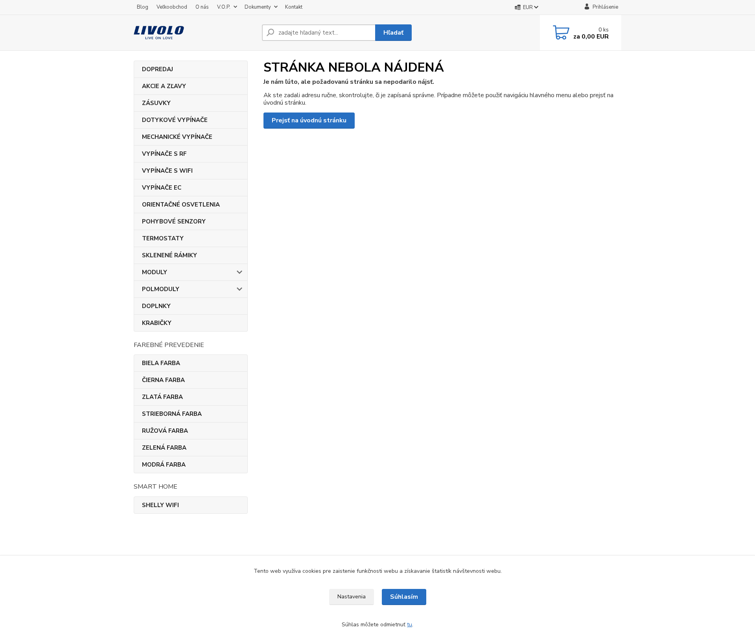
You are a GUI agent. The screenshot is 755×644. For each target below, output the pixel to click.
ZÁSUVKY (156, 103)
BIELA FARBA (161, 363)
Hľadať (393, 32)
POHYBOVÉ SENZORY (174, 221)
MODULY (154, 272)
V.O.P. (223, 7)
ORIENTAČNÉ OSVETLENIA (181, 205)
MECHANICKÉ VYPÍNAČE (177, 137)
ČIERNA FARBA (163, 380)
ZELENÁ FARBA (164, 448)
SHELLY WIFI (160, 505)
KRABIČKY (156, 323)
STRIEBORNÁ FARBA (172, 414)
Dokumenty (258, 7)
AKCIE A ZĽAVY (164, 86)
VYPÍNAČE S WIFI (167, 171)
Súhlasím (404, 596)
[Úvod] (195, 32)
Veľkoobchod (172, 7)
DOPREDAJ (157, 69)
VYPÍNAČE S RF (164, 154)
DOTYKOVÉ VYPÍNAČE (175, 120)
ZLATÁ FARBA (162, 397)
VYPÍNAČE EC (161, 188)
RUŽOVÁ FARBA (165, 431)
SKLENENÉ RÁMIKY (169, 255)
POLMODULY (160, 289)
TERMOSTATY (163, 238)
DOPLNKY (156, 306)
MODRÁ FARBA (164, 465)
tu (409, 624)
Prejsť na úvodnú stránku (309, 120)
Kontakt (293, 7)
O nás (202, 7)
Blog (142, 7)
